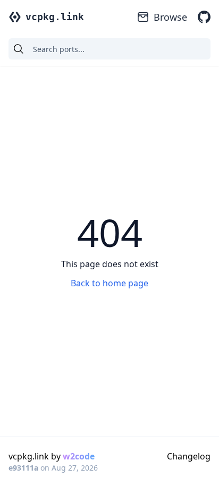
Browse (170, 17)
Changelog (188, 456)
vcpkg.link (55, 16)
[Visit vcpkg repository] (204, 17)
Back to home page (109, 283)
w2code (79, 456)
